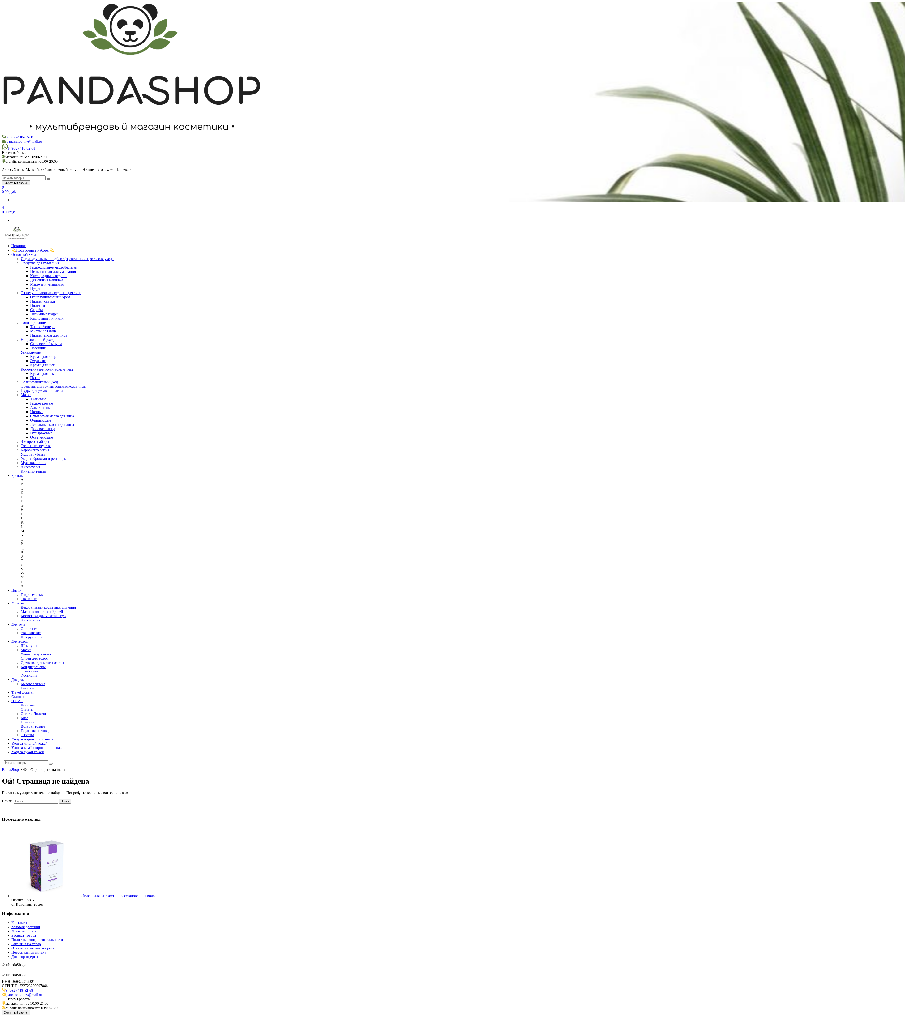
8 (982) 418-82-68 (19, 137)
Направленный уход (37, 340)
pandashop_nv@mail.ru (24, 141)
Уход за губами (33, 454)
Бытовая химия (33, 684)
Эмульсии (38, 361)
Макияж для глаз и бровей (42, 612)
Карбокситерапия (35, 450)
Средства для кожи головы (42, 663)
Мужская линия (33, 463)
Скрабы (36, 310)
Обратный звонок (16, 183)
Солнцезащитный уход (39, 382)
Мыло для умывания (47, 284)
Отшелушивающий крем (50, 297)
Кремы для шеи (42, 365)
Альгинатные (41, 408)
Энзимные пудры (44, 314)
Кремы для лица (43, 357)
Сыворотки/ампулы (46, 344)
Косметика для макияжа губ (43, 616)
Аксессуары (30, 467)
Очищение (29, 629)
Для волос (19, 641)
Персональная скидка (28, 952)
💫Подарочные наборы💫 (32, 250)
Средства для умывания (40, 263)
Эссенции (38, 348)
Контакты (19, 923)
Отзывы (27, 735)
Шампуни (29, 646)
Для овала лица (42, 429)
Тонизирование (33, 322)
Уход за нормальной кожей (32, 739)
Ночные (36, 412)
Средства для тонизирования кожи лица (53, 386)
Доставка (28, 705)
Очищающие (40, 420)
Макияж (18, 603)
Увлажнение (31, 352)
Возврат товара (33, 726)
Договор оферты (24, 957)
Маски (26, 395)
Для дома (18, 680)
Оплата (27, 709)
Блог (24, 718)
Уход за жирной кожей (29, 743)
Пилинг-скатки (42, 301)
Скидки (17, 697)
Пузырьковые (41, 433)
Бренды (17, 476)
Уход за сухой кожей (27, 752)
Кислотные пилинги (47, 318)
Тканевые (38, 399)
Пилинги (37, 305)
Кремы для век (42, 374)
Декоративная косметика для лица (48, 607)
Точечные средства (36, 446)
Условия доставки (25, 927)
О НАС (17, 701)
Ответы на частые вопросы (33, 948)
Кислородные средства (48, 276)
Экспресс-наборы (35, 442)
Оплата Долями (33, 714)
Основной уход (23, 254)
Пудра (35, 288)
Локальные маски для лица (52, 425)
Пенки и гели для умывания (53, 271)
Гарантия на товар (35, 731)
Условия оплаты (24, 931)
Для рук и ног (32, 637)
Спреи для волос (34, 658)
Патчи (35, 378)
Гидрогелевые (41, 403)
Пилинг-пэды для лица (48, 335)
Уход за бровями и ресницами (45, 459)
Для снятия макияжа (46, 280)
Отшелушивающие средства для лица (51, 293)
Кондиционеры (33, 667)
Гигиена (27, 688)
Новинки (18, 246)
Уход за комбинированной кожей (37, 748)
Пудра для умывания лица (42, 391)
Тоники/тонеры (42, 327)
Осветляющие (41, 437)
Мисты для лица (43, 331)
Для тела (18, 624)
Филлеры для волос (36, 654)
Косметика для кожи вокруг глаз (47, 369)
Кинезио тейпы (33, 471)
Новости (28, 722)
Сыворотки (30, 671)
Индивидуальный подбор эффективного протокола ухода (67, 259)
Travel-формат (22, 692)
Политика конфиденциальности (37, 940)
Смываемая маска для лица (52, 416)
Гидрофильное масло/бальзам (53, 267)
